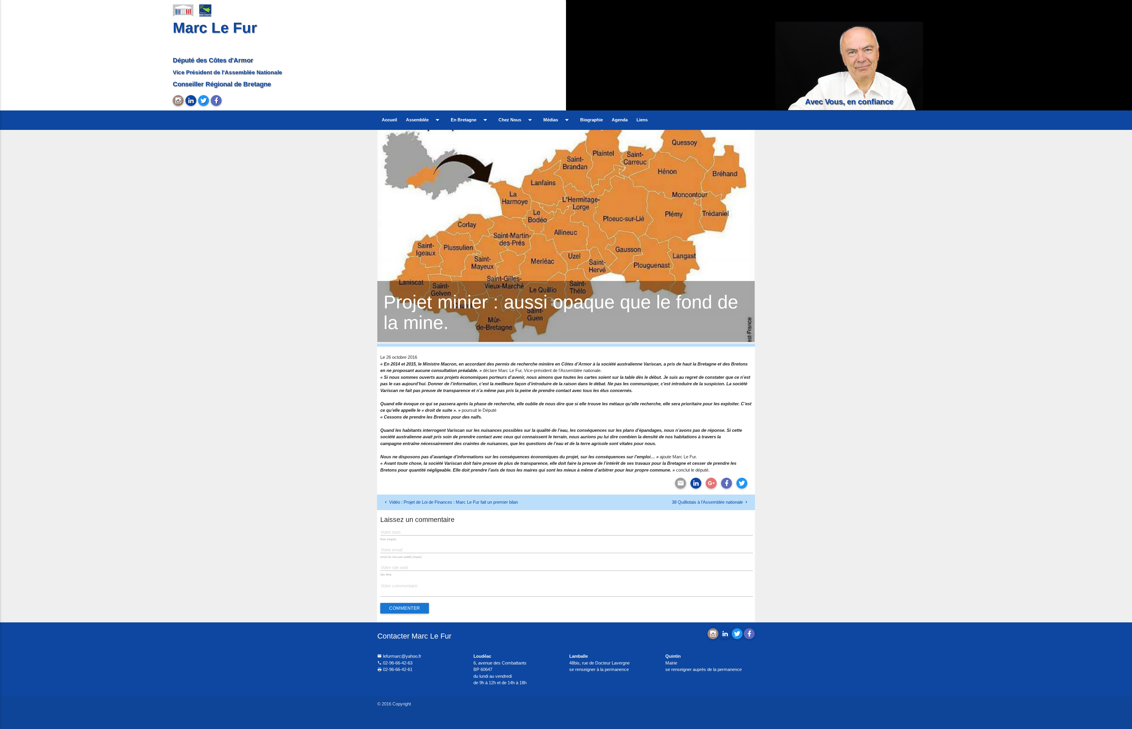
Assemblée (424, 119)
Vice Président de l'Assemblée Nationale (227, 72)
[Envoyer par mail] (680, 483)
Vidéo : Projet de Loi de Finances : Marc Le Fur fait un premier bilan (453, 502)
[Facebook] (726, 483)
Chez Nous (516, 119)
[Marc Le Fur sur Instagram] (178, 100)
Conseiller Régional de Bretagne (222, 84)
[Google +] (711, 483)
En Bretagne (470, 119)
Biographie (591, 119)
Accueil (389, 119)
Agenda (620, 119)
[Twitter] (741, 483)
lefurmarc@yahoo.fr (401, 656)
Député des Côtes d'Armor (213, 60)
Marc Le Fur (215, 27)
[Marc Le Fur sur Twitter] (203, 100)
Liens (642, 119)
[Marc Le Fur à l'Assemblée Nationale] (183, 10)
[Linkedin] (695, 483)
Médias (557, 119)
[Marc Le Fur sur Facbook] (216, 100)
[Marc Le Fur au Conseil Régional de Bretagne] (209, 10)
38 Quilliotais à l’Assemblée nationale (707, 502)
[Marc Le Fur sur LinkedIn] (190, 100)
